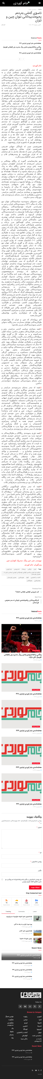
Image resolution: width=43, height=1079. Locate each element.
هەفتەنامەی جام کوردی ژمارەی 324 (29, 730)
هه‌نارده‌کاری (37, 581)
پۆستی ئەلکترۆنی (36, 862)
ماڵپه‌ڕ (40, 870)
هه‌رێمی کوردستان (12, 577)
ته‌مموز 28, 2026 (27, 965)
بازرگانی (29, 569)
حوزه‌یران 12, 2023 (36, 770)
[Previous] (23, 59)
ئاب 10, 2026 (36, 958)
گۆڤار (27, 577)
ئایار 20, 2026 (37, 621)
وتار (13, 1028)
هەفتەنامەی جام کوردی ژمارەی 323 (29, 767)
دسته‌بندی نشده (32, 9)
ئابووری (39, 1016)
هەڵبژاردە (11, 1020)
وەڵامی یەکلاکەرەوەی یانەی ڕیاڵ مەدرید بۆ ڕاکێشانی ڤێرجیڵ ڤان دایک (22, 48)
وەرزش (12, 1035)
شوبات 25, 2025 (36, 660)
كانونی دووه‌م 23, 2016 (35, 25)
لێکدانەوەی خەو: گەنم (26, 931)
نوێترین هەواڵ (9, 1016)
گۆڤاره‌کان (25, 1036)
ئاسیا (40, 1020)
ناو (40, 853)
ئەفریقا (40, 1023)
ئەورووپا (39, 1029)
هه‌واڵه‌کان (29, 581)
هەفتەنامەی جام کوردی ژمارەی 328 (30, 53)
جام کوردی (9, 569)
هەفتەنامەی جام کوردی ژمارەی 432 (22, 963)
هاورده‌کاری (21, 577)
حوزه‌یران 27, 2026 (27, 979)
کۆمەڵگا (25, 1029)
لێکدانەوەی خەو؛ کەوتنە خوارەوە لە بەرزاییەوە (19, 916)
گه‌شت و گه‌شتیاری (35, 577)
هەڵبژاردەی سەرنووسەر (10, 1024)
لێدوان (39, 827)
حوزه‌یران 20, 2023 (36, 733)
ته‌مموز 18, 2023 (37, 697)
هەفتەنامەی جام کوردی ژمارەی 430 (22, 976)
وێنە (12, 1038)
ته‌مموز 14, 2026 (27, 972)
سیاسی (26, 1020)
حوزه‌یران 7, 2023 (36, 807)
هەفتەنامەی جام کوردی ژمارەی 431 (22, 970)
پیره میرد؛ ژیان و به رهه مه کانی (23, 924)
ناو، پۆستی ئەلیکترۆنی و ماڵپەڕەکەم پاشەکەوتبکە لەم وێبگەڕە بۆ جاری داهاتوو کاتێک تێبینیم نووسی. (23, 880)
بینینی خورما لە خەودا (26, 938)
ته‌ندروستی (17, 569)
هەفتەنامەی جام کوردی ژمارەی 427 (30, 43)
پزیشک (24, 569)
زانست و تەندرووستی (38, 1040)
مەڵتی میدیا (24, 1039)
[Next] (19, 59)
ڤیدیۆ (26, 1023)
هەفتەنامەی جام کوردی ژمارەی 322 (29, 804)
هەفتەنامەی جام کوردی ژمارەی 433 (28, 955)
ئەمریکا (40, 1026)
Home (40, 9)
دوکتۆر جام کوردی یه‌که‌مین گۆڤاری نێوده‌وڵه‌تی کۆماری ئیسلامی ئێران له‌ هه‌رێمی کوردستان (22, 573)
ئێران (35, 569)
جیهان (40, 1032)
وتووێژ (12, 1031)
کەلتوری (25, 1026)
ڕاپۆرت (25, 1016)
